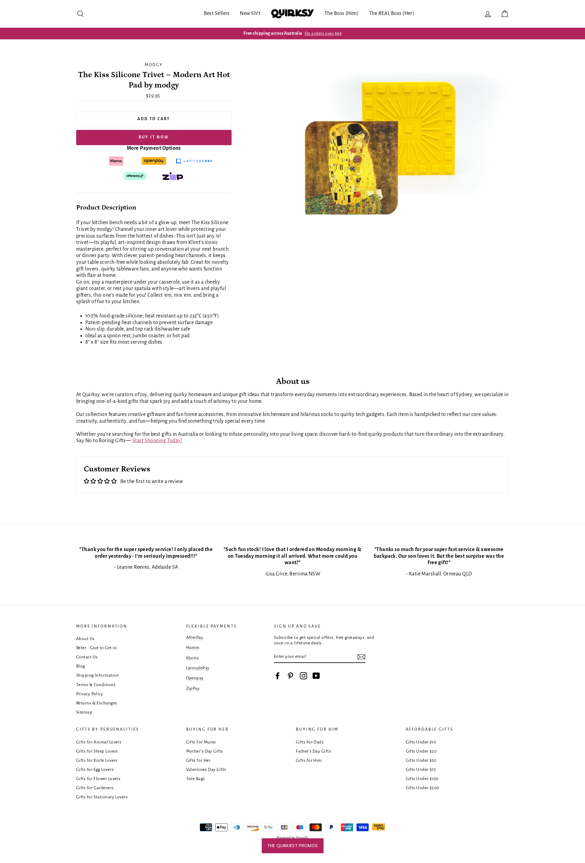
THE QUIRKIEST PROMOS (292, 846)
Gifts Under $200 (422, 788)
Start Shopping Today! (157, 440)
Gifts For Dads (310, 742)
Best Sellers (217, 13)
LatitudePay (198, 668)
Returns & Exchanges (96, 703)
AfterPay (195, 637)
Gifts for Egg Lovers (95, 769)
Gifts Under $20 (421, 751)
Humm (193, 647)
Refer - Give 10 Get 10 (96, 648)
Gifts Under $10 (421, 742)
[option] (292, 33)
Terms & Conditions (95, 684)
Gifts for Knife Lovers (97, 760)
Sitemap (84, 712)
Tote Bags (195, 778)
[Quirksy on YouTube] (316, 675)
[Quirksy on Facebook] (277, 675)
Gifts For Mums (201, 742)
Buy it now (154, 137)
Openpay (195, 678)
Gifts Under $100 (422, 778)
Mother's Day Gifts (204, 751)
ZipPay (193, 688)
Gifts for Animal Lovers (98, 742)
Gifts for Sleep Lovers (97, 751)
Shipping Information (97, 675)
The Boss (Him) (341, 13)
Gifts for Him (309, 760)
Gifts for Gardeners (95, 788)
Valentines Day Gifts (206, 769)
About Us (85, 638)
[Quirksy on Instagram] (303, 675)
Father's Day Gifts (313, 751)
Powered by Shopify (292, 838)
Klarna (192, 658)
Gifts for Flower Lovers (98, 778)
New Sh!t (250, 13)
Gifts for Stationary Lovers (102, 797)
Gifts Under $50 (421, 760)
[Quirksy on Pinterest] (290, 675)
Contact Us (87, 657)
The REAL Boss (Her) (392, 13)
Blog (80, 666)
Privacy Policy (89, 694)
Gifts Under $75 (421, 769)
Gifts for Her (198, 760)
